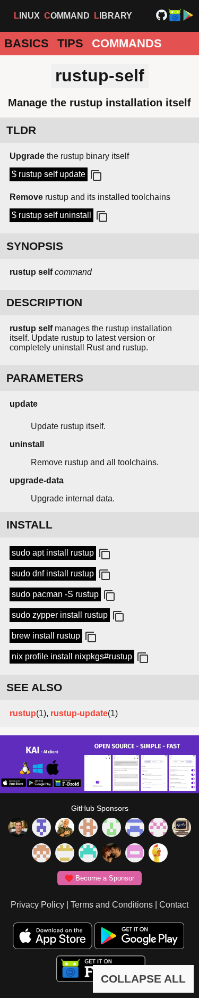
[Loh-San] (64, 854)
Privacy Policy (37, 904)
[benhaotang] (134, 828)
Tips (70, 43)
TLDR (21, 130)
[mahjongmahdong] (158, 828)
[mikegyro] (18, 828)
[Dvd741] (111, 828)
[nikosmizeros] (64, 828)
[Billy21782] (134, 854)
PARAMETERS (44, 378)
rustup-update (79, 713)
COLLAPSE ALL (143, 978)
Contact (173, 904)
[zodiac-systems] (41, 828)
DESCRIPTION (44, 302)
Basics (26, 43)
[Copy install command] (103, 555)
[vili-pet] (181, 828)
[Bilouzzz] (88, 828)
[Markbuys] (88, 854)
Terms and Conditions (112, 904)
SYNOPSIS (34, 246)
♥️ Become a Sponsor (99, 878)
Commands (127, 43)
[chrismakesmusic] (41, 854)
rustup (23, 713)
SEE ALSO (34, 687)
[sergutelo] (158, 854)
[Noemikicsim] (111, 854)
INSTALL (29, 524)
